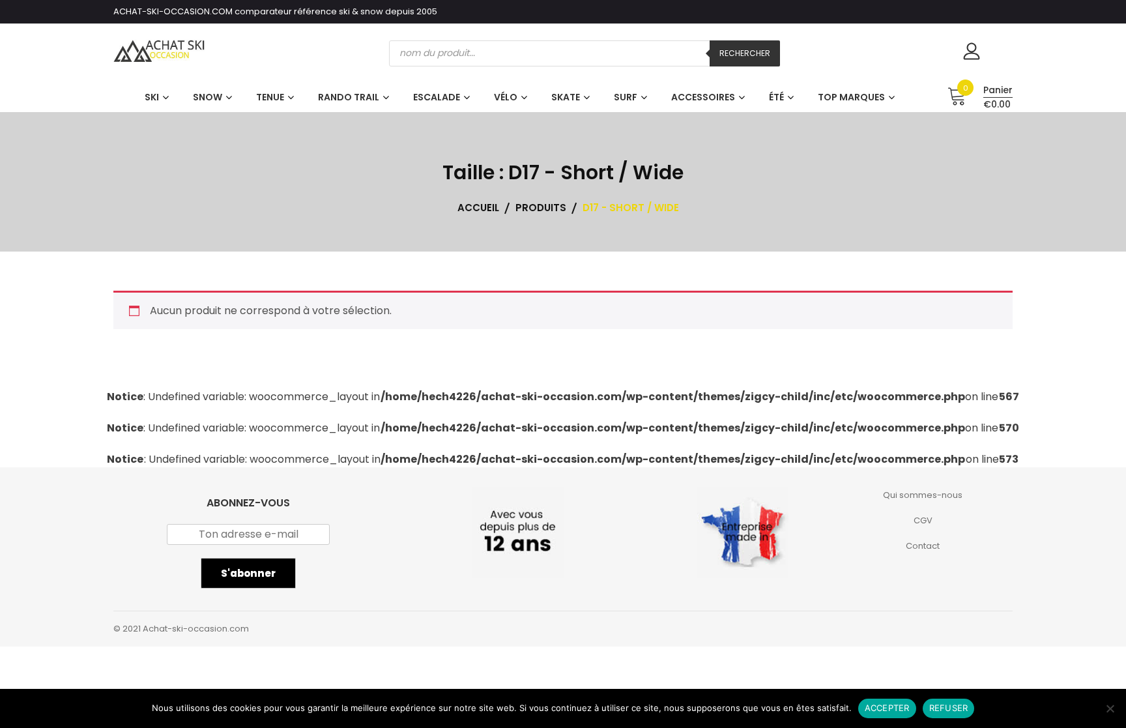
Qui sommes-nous (922, 495)
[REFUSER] (1109, 708)
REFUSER (948, 708)
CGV (923, 520)
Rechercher (744, 53)
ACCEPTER (887, 708)
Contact (923, 546)
